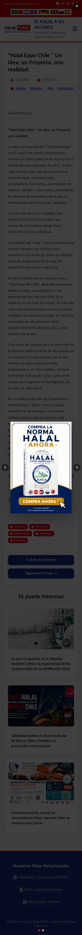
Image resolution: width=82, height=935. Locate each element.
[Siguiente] (76, 467)
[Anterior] (5, 467)
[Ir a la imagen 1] (39, 930)
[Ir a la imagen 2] (43, 930)
